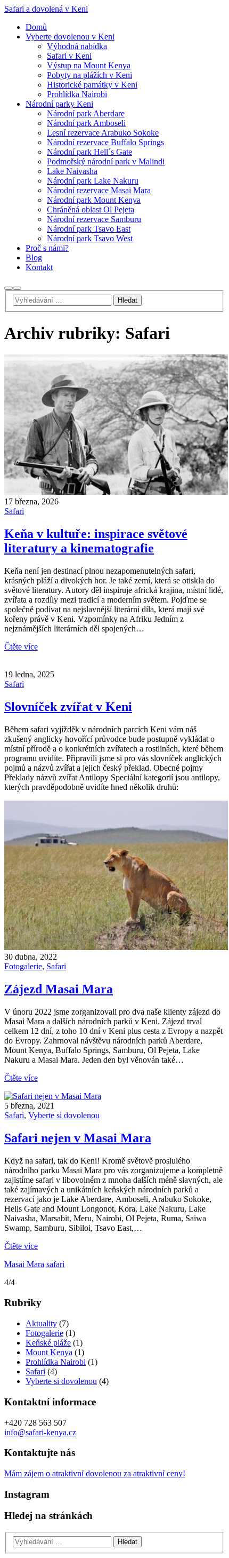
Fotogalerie (23, 966)
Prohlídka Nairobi (56, 1361)
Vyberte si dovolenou (64, 1115)
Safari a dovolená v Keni (46, 8)
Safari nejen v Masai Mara (77, 1138)
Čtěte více (21, 646)
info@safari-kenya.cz (40, 1432)
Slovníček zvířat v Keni (68, 707)
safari (55, 1264)
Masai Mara (24, 1264)
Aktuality (41, 1323)
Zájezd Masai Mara (58, 989)
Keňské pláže (48, 1342)
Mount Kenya (49, 1352)
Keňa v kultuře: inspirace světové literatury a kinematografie (95, 541)
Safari (14, 511)
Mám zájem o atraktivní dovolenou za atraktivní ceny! (94, 1473)
